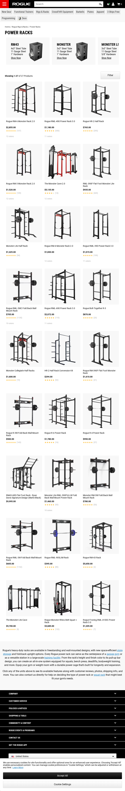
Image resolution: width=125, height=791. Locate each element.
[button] (100, 4)
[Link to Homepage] (21, 4)
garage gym (113, 654)
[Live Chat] (109, 4)
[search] (68, 4)
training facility (52, 657)
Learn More (17, 767)
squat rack (99, 674)
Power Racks (35, 27)
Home (7, 27)
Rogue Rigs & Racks (20, 27)
